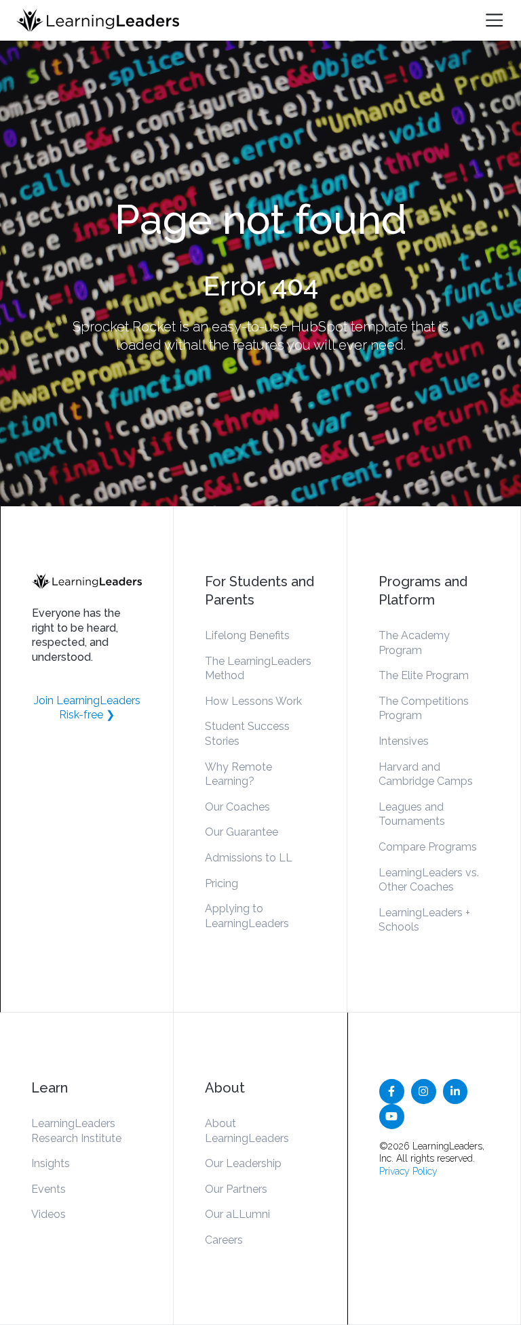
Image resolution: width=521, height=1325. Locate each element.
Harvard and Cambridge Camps (426, 774)
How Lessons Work (253, 701)
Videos (48, 1214)
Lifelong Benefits (247, 635)
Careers (224, 1240)
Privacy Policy (408, 1171)
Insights (50, 1163)
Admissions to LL (248, 857)
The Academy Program (414, 643)
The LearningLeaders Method (258, 668)
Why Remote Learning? (238, 774)
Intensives (404, 741)
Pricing (221, 883)
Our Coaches (237, 806)
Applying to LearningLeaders (247, 916)
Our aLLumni (237, 1214)
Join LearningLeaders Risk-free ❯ (87, 708)
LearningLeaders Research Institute (76, 1131)
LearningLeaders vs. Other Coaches (429, 880)
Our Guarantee (241, 831)
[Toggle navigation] (494, 19)
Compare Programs (428, 846)
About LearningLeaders (247, 1131)
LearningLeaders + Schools (424, 920)
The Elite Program (424, 675)
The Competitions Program (424, 708)
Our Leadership (243, 1163)
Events (48, 1189)
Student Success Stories (247, 734)
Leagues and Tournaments (412, 814)
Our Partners (236, 1189)
